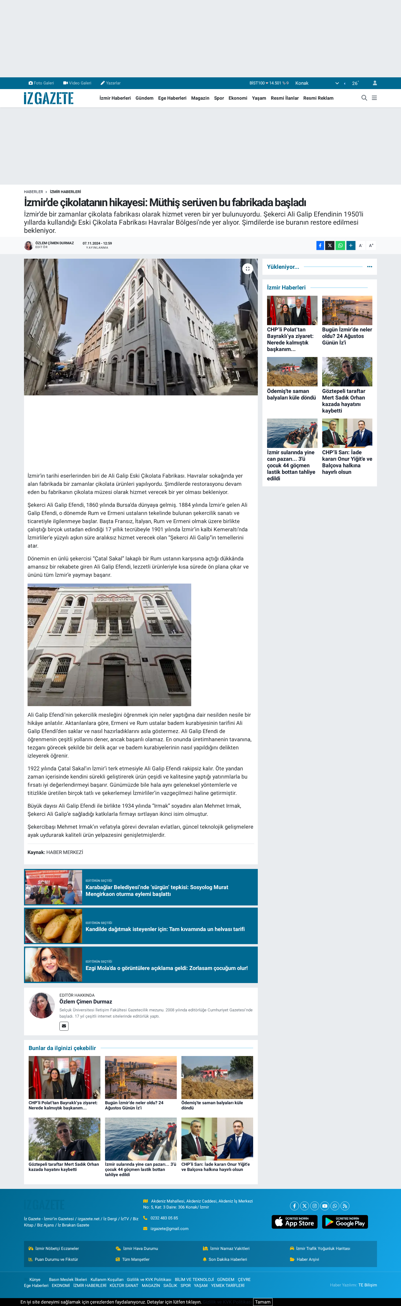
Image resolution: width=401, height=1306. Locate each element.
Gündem (145, 98)
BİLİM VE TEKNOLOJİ (194, 1279)
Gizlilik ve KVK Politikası (149, 1279)
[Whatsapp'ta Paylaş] (340, 245)
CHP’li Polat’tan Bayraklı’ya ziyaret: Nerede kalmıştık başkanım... (63, 1105)
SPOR (186, 1285)
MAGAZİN (151, 1285)
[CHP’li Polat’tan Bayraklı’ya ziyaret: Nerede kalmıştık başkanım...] (64, 1077)
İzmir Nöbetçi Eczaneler (57, 1248)
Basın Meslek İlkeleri (68, 1279)
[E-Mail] (63, 1026)
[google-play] (345, 1222)
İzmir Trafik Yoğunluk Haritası (323, 1248)
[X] (304, 1205)
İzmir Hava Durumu (140, 1248)
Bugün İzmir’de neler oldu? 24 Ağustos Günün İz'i (134, 1105)
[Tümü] (369, 266)
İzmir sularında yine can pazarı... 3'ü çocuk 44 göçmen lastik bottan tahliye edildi (140, 1169)
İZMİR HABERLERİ (65, 192)
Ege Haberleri (172, 98)
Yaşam (259, 98)
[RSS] (344, 1205)
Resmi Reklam (318, 98)
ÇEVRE (244, 1279)
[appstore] (294, 1222)
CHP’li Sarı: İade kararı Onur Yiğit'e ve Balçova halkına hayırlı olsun (215, 1167)
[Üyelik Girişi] (372, 83)
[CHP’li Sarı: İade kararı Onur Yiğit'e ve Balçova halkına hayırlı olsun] (217, 1138)
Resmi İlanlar (285, 98)
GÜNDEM (225, 1279)
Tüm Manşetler (135, 1259)
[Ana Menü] (374, 98)
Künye (34, 1279)
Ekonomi (238, 98)
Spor (219, 98)
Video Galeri (80, 83)
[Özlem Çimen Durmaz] (42, 1005)
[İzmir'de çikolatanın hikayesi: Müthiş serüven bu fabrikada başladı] (141, 327)
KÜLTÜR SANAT (124, 1285)
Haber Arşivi (308, 1259)
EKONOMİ (61, 1285)
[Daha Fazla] (350, 245)
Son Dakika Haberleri (228, 1259)
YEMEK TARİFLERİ (227, 1285)
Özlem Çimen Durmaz (85, 1001)
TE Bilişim (367, 1285)
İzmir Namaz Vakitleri (230, 1248)
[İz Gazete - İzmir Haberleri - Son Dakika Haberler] (49, 98)
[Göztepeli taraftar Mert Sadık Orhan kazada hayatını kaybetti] (64, 1138)
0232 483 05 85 (164, 1218)
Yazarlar (113, 83)
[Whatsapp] (334, 1205)
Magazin (200, 98)
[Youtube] (324, 1205)
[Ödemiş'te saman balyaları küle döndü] (217, 1077)
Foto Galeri (44, 83)
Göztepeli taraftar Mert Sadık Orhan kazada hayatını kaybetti (64, 1167)
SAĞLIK (170, 1285)
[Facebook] (294, 1205)
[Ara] (364, 98)
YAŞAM (201, 1285)
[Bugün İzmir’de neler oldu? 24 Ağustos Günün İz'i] (141, 1077)
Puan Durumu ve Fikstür (56, 1259)
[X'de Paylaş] (329, 245)
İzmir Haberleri (115, 98)
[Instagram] (314, 1205)
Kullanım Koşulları (107, 1279)
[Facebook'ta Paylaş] (320, 245)
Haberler (33, 192)
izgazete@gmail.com (169, 1228)
